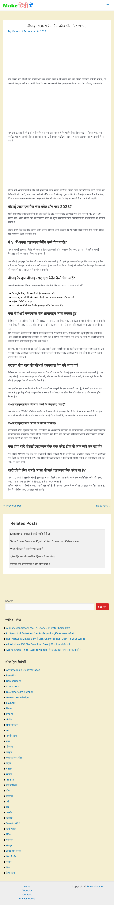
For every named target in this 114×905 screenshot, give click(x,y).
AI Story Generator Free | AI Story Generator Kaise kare (38, 627)
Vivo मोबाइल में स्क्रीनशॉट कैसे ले (26, 548)
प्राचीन (9, 812)
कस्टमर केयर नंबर (14, 757)
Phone (10, 713)
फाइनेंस (9, 817)
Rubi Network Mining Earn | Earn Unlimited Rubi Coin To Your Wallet (45, 638)
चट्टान (9, 768)
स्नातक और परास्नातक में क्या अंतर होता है (30, 564)
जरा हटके (10, 779)
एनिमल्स (9, 746)
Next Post (103, 505)
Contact (27, 894)
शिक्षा (8, 867)
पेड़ (7, 807)
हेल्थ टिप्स (10, 872)
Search (9, 600)
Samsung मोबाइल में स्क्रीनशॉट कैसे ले (30, 533)
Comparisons (13, 680)
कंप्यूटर (9, 752)
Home (27, 886)
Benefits (11, 675)
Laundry (10, 702)
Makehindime (95, 886)
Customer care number (19, 691)
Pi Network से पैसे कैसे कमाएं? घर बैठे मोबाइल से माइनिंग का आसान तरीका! (40, 633)
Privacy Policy (27, 898)
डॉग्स (8, 790)
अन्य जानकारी (12, 724)
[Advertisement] (57, 56)
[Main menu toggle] (107, 5)
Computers (12, 686)
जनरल (9, 774)
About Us (27, 890)
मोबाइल (9, 845)
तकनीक (9, 796)
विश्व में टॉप (11, 856)
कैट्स (8, 763)
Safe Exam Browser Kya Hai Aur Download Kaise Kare (44, 541)
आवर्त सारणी (11, 735)
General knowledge (17, 697)
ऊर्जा (8, 741)
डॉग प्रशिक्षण (11, 785)
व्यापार (8, 861)
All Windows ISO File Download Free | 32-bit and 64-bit (38, 644)
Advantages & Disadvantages (23, 669)
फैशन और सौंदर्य (13, 823)
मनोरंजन (9, 839)
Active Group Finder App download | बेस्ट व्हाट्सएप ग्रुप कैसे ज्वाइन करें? (43, 649)
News (9, 708)
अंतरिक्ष (9, 719)
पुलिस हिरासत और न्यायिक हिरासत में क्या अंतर (32, 556)
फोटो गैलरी (11, 828)
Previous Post (12, 505)
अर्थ (7, 730)
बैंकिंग (8, 834)
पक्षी (7, 801)
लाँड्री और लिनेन (13, 850)
